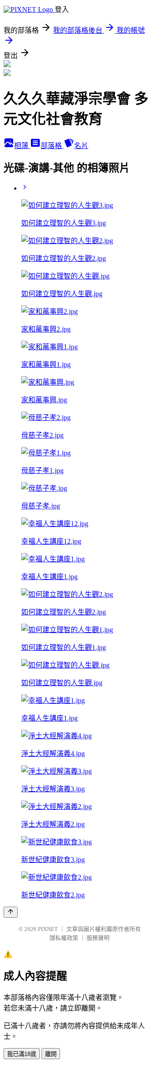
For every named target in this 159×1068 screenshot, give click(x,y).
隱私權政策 (63, 937)
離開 (51, 1054)
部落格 (52, 145)
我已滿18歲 (21, 1054)
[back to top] (11, 912)
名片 (81, 145)
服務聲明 (98, 937)
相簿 (22, 145)
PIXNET (48, 929)
